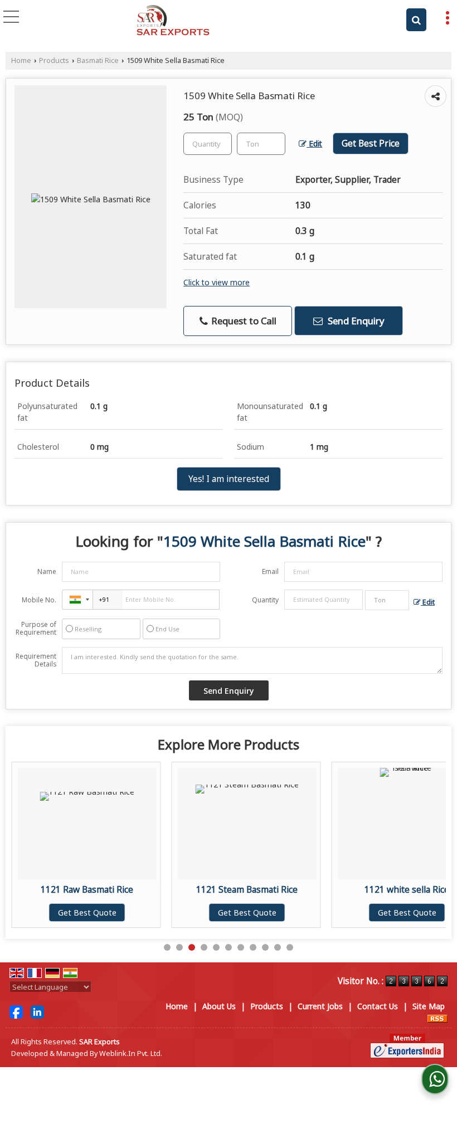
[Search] (416, 19)
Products (54, 60)
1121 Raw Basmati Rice (87, 890)
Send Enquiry (355, 320)
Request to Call (242, 320)
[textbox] (261, 144)
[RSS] (437, 1018)
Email (270, 571)
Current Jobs (320, 1006)
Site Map (428, 1006)
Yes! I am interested (228, 479)
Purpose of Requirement (36, 628)
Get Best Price (371, 143)
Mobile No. (39, 600)
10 (277, 947)
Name (46, 571)
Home (21, 60)
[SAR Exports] (173, 21)
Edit (314, 143)
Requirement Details (36, 660)
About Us (219, 1006)
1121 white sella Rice (406, 890)
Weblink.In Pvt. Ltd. (130, 1053)
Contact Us (377, 1006)
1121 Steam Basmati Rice (247, 890)
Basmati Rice (98, 60)
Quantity (265, 600)
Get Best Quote (87, 912)
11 (289, 947)
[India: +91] (77, 600)
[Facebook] (16, 1011)
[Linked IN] (37, 1011)
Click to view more (216, 282)
